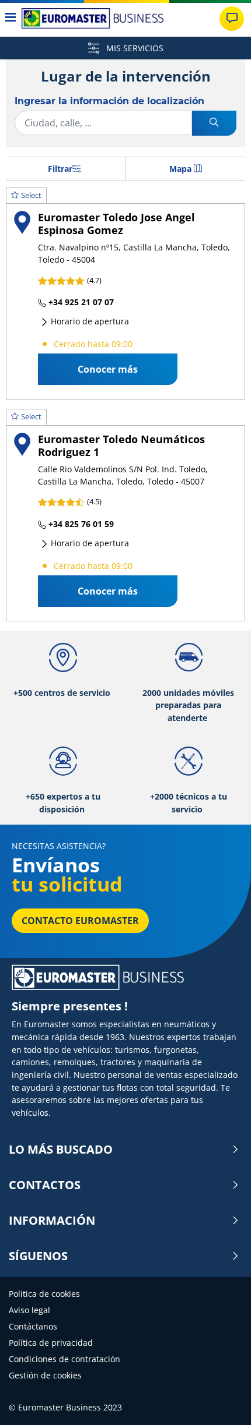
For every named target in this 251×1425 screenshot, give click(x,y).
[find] (214, 123)
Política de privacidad (51, 1342)
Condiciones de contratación (64, 1358)
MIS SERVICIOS (133, 48)
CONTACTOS (45, 1185)
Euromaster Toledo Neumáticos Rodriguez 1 (121, 445)
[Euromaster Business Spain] (93, 18)
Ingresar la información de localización (109, 101)
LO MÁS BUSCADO (61, 1149)
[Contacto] (231, 18)
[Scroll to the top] (220, 1400)
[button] (125, 293)
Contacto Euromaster (80, 920)
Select (31, 195)
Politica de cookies (44, 1293)
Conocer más (108, 369)
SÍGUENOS (38, 1256)
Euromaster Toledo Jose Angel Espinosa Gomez (116, 223)
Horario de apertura (88, 321)
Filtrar (60, 168)
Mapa (180, 168)
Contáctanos (33, 1326)
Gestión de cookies (45, 1375)
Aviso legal (29, 1310)
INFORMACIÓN (52, 1220)
